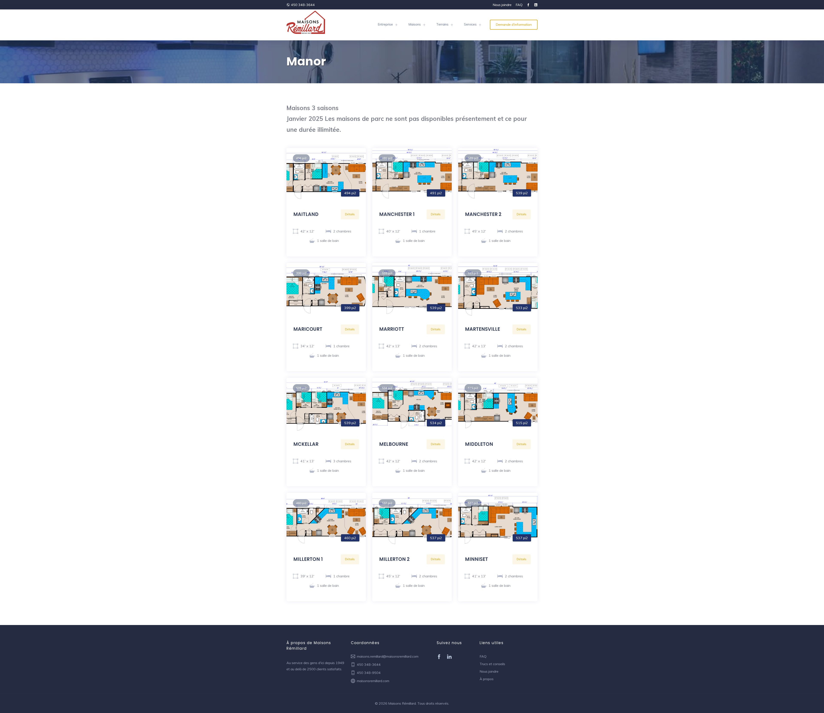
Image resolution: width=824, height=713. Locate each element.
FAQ (519, 5)
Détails (350, 214)
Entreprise (385, 24)
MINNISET (476, 559)
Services (470, 24)
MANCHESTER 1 (397, 214)
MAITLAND (305, 214)
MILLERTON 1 (308, 559)
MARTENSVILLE (482, 329)
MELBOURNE (393, 444)
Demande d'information (514, 24)
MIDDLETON (479, 444)
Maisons (414, 24)
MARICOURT (307, 329)
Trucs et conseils (492, 664)
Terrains (442, 24)
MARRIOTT (391, 329)
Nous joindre (502, 5)
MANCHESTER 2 (483, 214)
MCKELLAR (305, 444)
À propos (487, 679)
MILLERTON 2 (394, 559)
